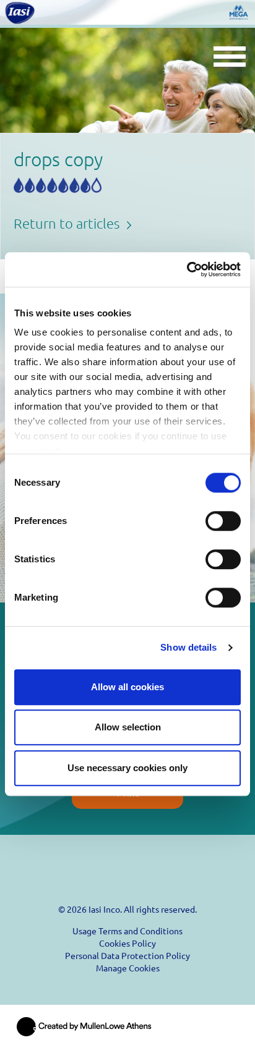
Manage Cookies (128, 967)
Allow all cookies (127, 687)
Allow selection (128, 727)
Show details (188, 647)
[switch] (223, 521)
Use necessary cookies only (127, 768)
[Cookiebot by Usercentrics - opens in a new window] (186, 269)
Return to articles (68, 223)
